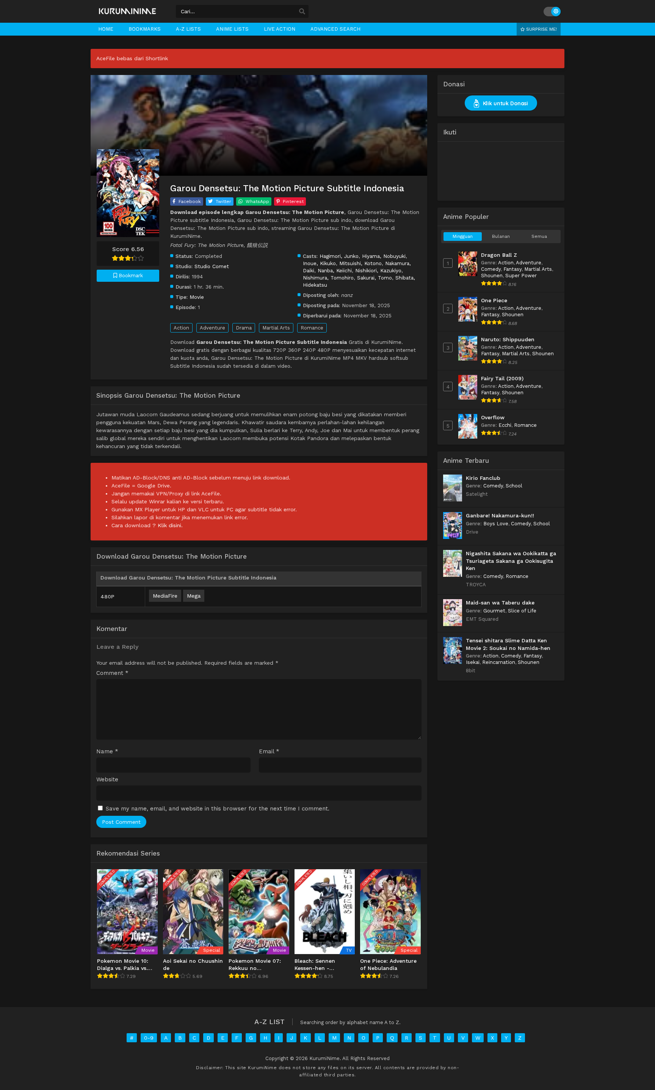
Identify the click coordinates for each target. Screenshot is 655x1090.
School (514, 486)
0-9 (149, 1038)
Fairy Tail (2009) (502, 378)
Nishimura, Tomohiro (328, 278)
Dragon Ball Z (499, 255)
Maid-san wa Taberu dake (500, 603)
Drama (244, 328)
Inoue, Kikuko (319, 263)
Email (269, 751)
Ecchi (504, 425)
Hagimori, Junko (339, 256)
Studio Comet (211, 266)
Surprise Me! (541, 29)
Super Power (521, 275)
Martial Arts (276, 328)
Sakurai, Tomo (374, 278)
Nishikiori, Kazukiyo (378, 270)
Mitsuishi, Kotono (360, 263)
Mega (194, 596)
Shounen (492, 275)
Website (107, 779)
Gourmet (494, 611)
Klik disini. (170, 525)
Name (107, 751)
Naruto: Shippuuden (507, 339)
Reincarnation (498, 662)
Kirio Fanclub (483, 478)
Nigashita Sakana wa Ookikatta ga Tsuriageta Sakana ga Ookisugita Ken (511, 560)
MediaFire (165, 596)
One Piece (494, 300)
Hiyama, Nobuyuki (384, 256)
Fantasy (512, 269)
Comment (112, 673)
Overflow (493, 417)
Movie (197, 297)
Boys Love (495, 523)
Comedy (491, 269)
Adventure (212, 328)
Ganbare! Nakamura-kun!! (500, 515)
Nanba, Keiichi (335, 270)
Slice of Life (522, 611)
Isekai (472, 662)
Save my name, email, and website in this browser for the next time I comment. (217, 808)
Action (181, 328)
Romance (312, 328)
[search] (302, 12)
